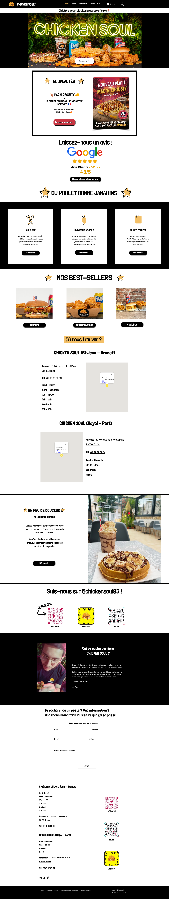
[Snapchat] (44, 878)
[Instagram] (40, 878)
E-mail (56, 739)
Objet (91, 739)
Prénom (95, 729)
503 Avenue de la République (58, 857)
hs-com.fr (124, 892)
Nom (56, 729)
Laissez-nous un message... (65, 750)
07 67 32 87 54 (97, 452)
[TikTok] (48, 878)
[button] (94, 4)
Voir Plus (75, 687)
